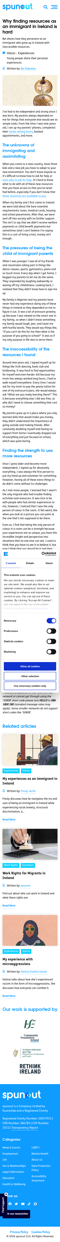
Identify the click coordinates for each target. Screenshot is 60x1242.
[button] (54, 7)
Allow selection (30, 676)
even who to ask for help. (17, 180)
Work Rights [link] (11, 865)
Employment (10, 1154)
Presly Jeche (28, 791)
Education (8, 1178)
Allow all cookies (30, 666)
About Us (37, 1160)
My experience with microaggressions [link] (17, 962)
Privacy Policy (19, 1232)
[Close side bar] (6, 1194)
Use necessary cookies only (30, 685)
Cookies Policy (41, 1232)
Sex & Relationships (14, 1166)
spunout (25, 886)
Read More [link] (9, 819)
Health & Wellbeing (14, 1184)
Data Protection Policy (41, 1168)
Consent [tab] (11, 563)
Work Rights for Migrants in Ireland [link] (24, 876)
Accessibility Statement (39, 1178)
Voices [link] (26, 770)
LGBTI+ (36, 1147)
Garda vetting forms (21, 132)
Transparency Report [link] (25, 1127)
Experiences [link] (11, 770)
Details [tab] (30, 563)
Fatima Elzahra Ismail (34, 972)
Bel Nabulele (28, 69)
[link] (21, 1095)
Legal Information (13, 1172)
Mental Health (40, 1154)
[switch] (51, 631)
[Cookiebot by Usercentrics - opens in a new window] (42, 554)
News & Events (11, 1147)
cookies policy (38, 608)
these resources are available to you (24, 196)
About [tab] (49, 563)
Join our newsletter (16, 1214)
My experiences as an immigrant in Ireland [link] (29, 781)
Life (4, 1160)
